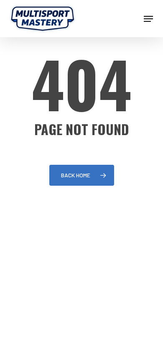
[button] (148, 19)
